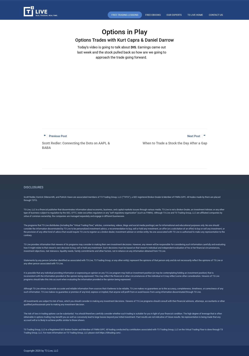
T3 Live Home (195, 15)
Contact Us (216, 15)
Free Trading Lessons (124, 15)
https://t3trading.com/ (110, 332)
